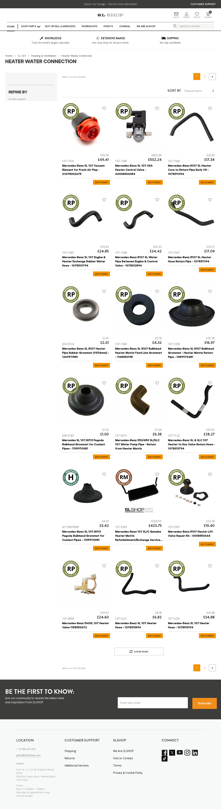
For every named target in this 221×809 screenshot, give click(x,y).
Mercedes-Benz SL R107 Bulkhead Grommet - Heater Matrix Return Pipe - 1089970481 (191, 353)
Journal (124, 26)
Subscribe (204, 703)
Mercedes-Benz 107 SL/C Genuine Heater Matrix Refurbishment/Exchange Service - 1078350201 (138, 536)
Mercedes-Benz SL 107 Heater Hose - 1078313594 (136, 625)
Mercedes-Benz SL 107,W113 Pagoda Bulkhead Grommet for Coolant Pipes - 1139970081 (83, 536)
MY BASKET (208, 15)
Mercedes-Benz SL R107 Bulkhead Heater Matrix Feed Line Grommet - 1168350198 (138, 353)
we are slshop (146, 26)
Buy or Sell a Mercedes (60, 26)
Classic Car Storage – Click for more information (110, 4)
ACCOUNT (186, 17)
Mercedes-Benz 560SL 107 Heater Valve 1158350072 (85, 625)
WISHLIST (197, 17)
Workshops (89, 26)
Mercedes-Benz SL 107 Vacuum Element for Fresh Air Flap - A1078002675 (83, 170)
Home (11, 26)
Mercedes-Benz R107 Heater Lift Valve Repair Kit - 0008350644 (190, 533)
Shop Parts (28, 26)
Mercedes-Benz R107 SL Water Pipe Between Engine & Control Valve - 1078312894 (136, 261)
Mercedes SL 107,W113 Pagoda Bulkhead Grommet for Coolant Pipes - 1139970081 (83, 444)
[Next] (212, 76)
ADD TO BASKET (101, 182)
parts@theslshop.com (28, 755)
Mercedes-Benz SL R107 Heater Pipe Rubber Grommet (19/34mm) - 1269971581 (85, 353)
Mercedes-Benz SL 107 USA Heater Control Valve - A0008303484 (134, 170)
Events (108, 26)
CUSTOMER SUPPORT (203, 4)
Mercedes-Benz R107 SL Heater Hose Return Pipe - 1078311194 (189, 259)
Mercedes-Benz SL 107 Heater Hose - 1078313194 (188, 625)
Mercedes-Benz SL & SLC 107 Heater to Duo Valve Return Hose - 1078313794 (191, 444)
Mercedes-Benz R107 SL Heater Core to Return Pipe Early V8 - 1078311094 (189, 170)
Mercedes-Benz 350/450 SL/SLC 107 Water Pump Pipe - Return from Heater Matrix (137, 444)
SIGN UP (176, 17)
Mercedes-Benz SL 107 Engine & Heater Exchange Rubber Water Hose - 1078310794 (83, 261)
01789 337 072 (27, 749)
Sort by (174, 90)
